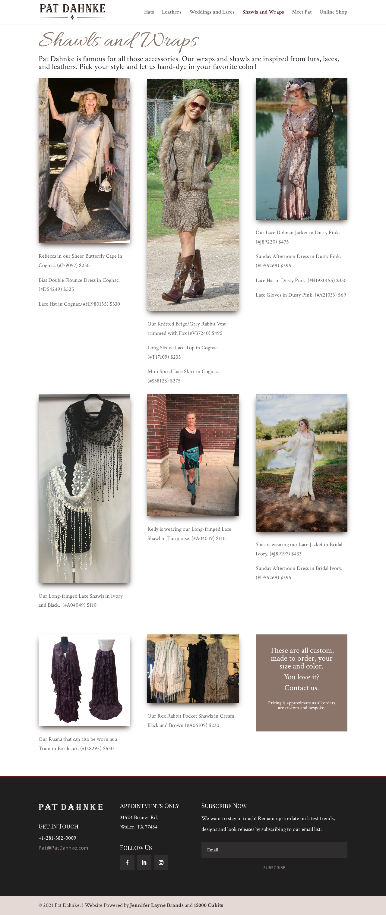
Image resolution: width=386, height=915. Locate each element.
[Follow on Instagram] (161, 862)
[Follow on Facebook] (127, 862)
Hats (149, 12)
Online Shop (333, 12)
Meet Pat (302, 12)
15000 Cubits (208, 905)
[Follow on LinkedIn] (144, 862)
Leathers (172, 12)
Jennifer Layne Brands (157, 905)
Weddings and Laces (212, 12)
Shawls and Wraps (263, 12)
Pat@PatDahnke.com (63, 847)
